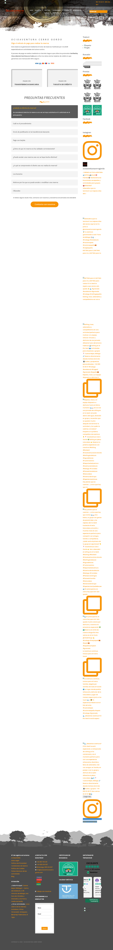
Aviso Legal (15, 860)
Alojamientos (77, 10)
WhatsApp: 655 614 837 (45, 867)
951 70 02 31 (100, 2)
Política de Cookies (17, 868)
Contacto (66, 13)
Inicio (31, 10)
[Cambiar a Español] (8, 1)
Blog (12, 876)
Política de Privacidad (18, 863)
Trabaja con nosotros (43, 891)
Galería (46, 13)
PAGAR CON (27, 81)
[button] (100, 887)
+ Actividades (56, 10)
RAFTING (47, 10)
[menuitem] (98, 11)
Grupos (66, 10)
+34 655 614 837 (42, 864)
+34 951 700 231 (42, 862)
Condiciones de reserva (19, 866)
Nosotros (38, 10)
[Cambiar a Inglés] (7, 3)
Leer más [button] (88, 895)
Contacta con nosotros (45, 204)
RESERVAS (56, 13)
